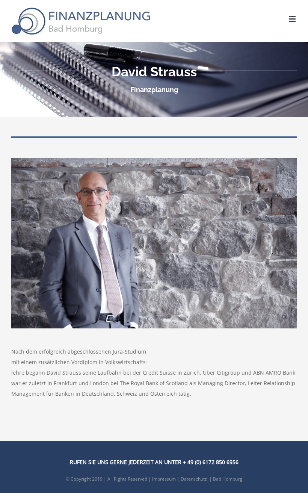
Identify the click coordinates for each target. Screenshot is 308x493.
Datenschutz (194, 479)
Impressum (164, 479)
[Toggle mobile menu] (293, 19)
